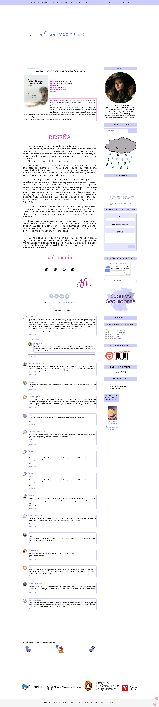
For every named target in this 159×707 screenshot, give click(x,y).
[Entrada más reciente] (28, 652)
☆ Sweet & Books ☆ (35, 364)
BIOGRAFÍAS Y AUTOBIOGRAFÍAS (59, 303)
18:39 (33, 534)
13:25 (34, 316)
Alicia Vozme (114, 266)
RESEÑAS (74, 303)
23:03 (35, 452)
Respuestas (34, 339)
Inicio (32, 2)
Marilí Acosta (33, 516)
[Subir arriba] (155, 701)
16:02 (43, 364)
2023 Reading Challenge (117, 263)
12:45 (40, 550)
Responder (32, 334)
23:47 (41, 600)
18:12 (42, 397)
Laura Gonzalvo (112, 429)
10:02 (34, 496)
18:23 (34, 415)
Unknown (32, 567)
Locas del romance (35, 431)
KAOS (87, 2)
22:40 (44, 431)
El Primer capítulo (34, 397)
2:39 (37, 567)
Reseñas (42, 2)
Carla (31, 316)
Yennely (31, 382)
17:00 (36, 382)
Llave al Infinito (34, 600)
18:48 (40, 344)
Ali (35, 344)
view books (127, 274)
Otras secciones (58, 2)
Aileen (31, 452)
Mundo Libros (33, 550)
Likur (30, 496)
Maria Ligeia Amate (35, 583)
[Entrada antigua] (92, 652)
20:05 (40, 516)
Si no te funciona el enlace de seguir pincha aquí (120, 198)
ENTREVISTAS (76, 2)
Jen (30, 534)
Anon (30, 415)
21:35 (43, 583)
